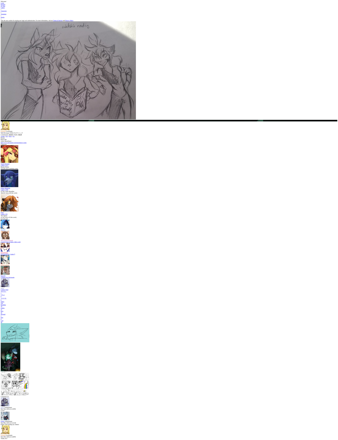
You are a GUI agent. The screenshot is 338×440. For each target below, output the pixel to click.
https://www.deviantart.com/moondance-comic (14, 142)
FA (14, 136)
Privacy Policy (69, 20)
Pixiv (10, 136)
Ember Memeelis (5, 188)
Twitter (3, 136)
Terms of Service (58, 20)
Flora (2, 212)
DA (7, 136)
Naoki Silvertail (5, 164)
